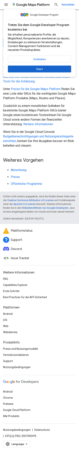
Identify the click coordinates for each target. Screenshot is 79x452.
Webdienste (10, 332)
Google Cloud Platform (16, 409)
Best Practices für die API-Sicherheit (25, 297)
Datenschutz (42, 429)
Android (8, 313)
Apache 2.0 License (24, 204)
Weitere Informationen (38, 124)
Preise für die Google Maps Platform (36, 89)
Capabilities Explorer (15, 284)
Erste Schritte (11, 291)
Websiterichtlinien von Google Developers (45, 207)
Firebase (8, 403)
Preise (15, 177)
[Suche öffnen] (56, 4)
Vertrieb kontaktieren (16, 354)
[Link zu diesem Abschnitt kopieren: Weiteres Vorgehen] (47, 160)
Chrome (8, 397)
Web (5, 326)
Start (39, 69)
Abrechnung (18, 170)
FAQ (5, 278)
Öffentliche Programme (26, 184)
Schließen (39, 59)
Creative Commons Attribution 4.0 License (30, 200)
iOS (5, 319)
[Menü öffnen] (6, 4)
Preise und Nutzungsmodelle (20, 348)
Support (8, 361)
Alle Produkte (11, 416)
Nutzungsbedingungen (17, 367)
